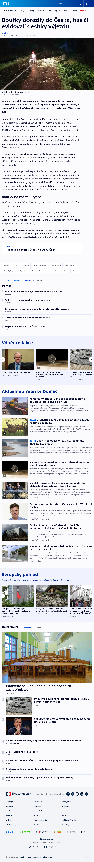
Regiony (57, 10)
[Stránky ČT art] (71, 832)
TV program (10, 801)
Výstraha (76, 271)
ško (6, 33)
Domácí (40, 10)
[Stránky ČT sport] (25, 832)
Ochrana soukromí (34, 857)
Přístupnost (47, 857)
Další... (66, 10)
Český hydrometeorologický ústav (29, 271)
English (22, 857)
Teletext (9, 811)
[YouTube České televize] (77, 794)
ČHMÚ (57, 271)
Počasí (16, 266)
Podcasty (65, 811)
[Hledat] (79, 3)
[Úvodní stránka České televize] (18, 794)
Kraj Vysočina (70, 266)
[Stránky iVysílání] (42, 832)
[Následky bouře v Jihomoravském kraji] (47, 64)
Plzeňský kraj (8, 271)
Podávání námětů (41, 820)
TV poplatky (38, 806)
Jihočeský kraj (56, 266)
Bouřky (66, 271)
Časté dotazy (11, 824)
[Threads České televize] (86, 794)
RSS (87, 857)
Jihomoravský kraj (39, 266)
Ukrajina (23, 10)
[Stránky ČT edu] (84, 832)
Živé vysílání (66, 801)
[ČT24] (7, 3)
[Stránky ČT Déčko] (57, 832)
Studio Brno (66, 806)
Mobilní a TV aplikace (70, 820)
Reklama (9, 806)
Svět (49, 10)
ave (3, 33)
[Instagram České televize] (68, 794)
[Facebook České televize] (73, 794)
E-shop (8, 820)
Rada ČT (9, 815)
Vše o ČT (37, 824)
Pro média (38, 801)
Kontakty (65, 824)
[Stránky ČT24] (9, 832)
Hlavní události (10, 10)
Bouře (48, 271)
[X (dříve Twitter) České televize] (82, 794)
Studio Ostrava (39, 811)
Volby (32, 10)
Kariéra (65, 815)
